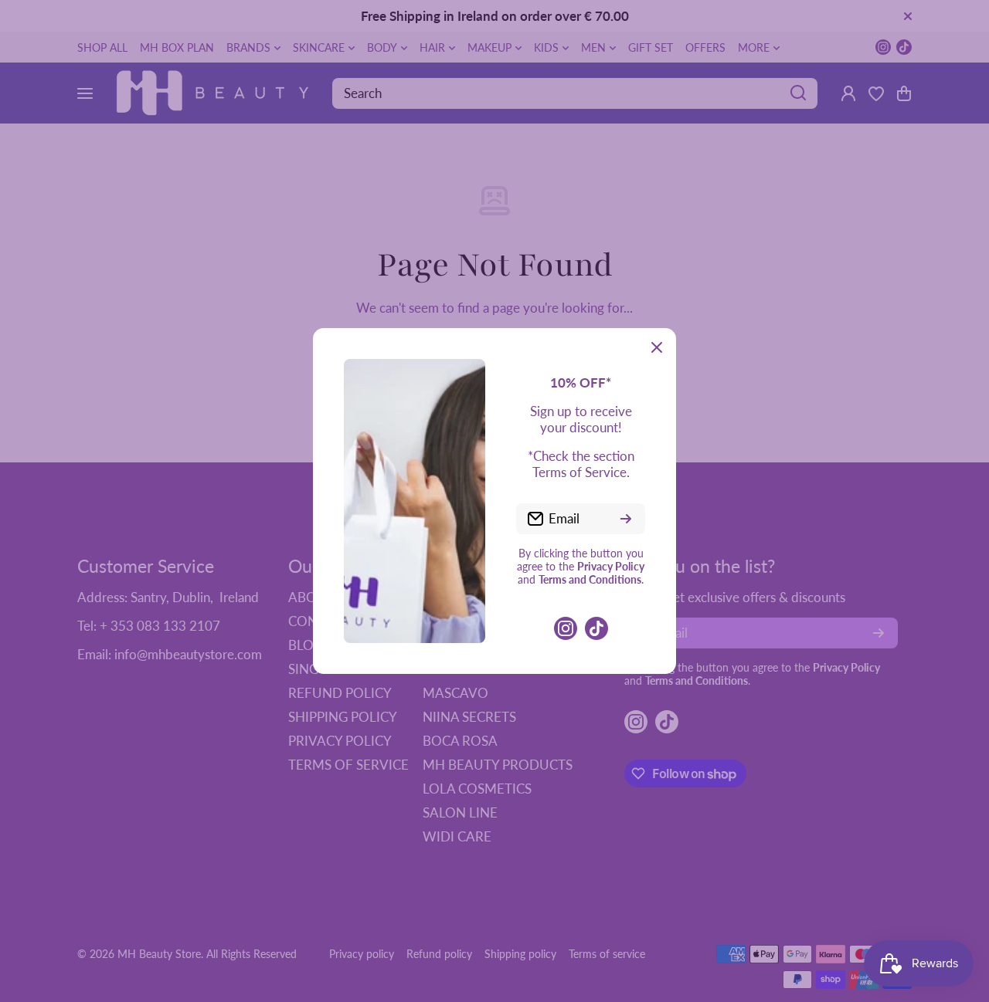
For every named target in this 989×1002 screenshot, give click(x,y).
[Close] (656, 347)
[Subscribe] (626, 518)
